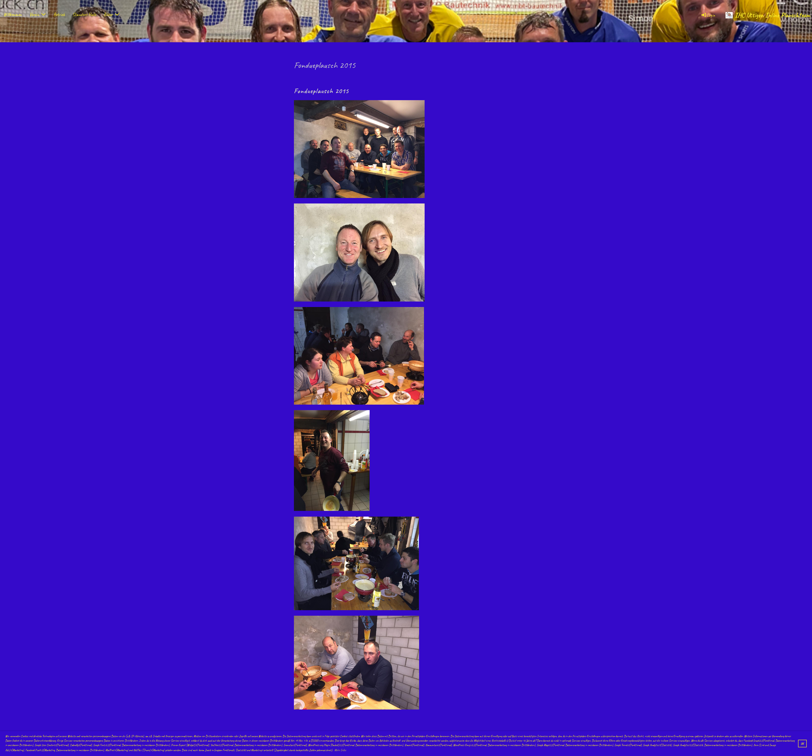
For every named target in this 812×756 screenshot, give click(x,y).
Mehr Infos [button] (340, 750)
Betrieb (59, 15)
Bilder (108, 15)
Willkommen (12, 15)
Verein (34, 15)
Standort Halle (84, 15)
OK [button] (802, 743)
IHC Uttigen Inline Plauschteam (772, 15)
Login (711, 15)
